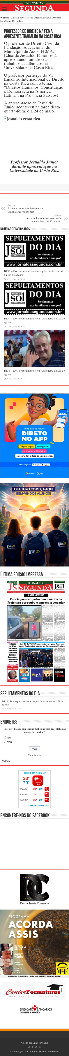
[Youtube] (39, 1047)
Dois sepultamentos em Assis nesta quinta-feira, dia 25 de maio (43, 218)
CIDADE (15, 17)
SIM (9, 737)
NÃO (9, 742)
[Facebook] (32, 1047)
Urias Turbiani (40, 1042)
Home (6, 17)
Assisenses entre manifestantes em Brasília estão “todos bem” (25, 208)
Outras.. (6, 760)
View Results (34, 755)
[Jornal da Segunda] (34, 6)
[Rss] (29, 1047)
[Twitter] (36, 1047)
